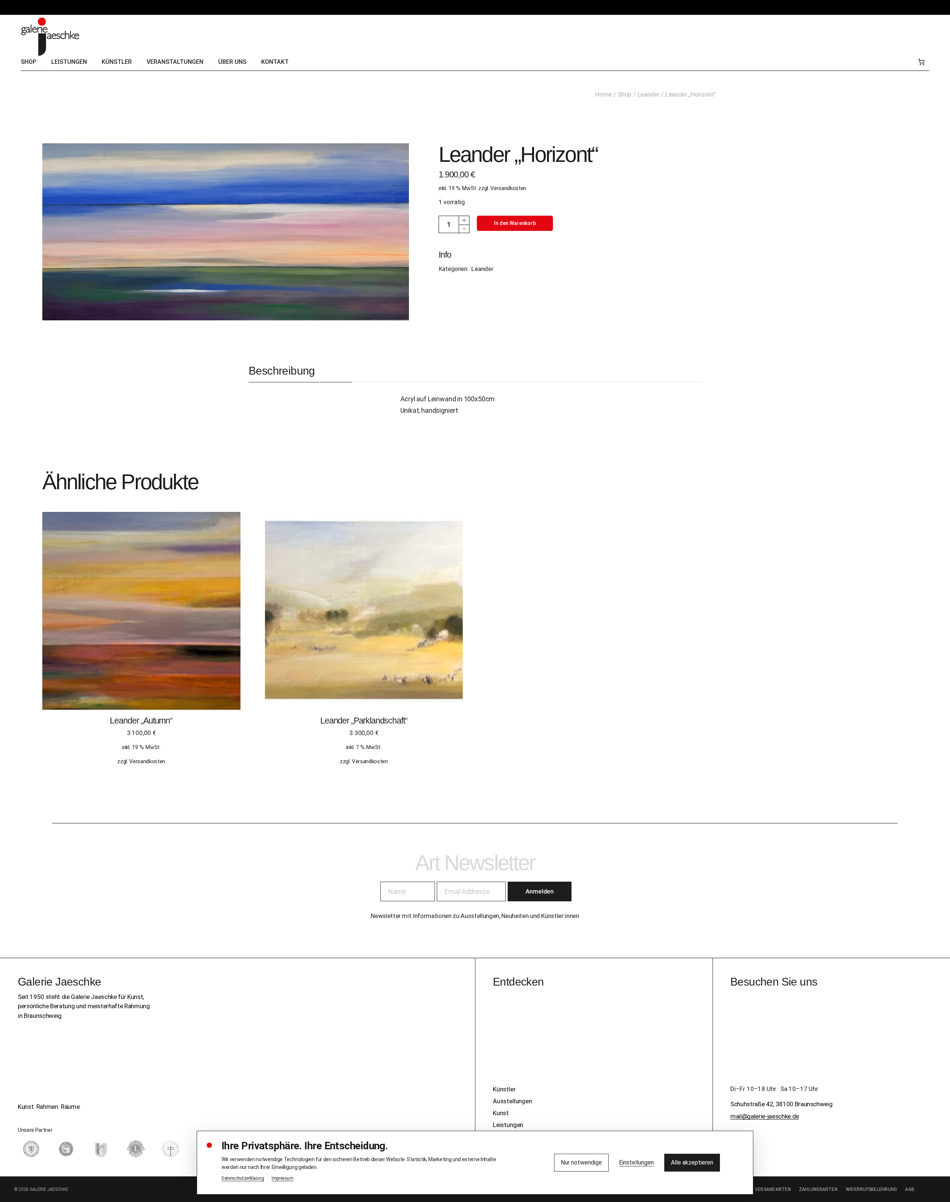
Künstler (504, 1089)
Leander (482, 268)
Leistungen (508, 1124)
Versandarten (773, 1189)
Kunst (501, 1113)
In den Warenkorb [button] (141, 618)
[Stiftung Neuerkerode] (170, 1149)
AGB (909, 1189)
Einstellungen (636, 1162)
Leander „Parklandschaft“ (363, 720)
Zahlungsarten (818, 1189)
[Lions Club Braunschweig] (135, 1149)
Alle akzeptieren (692, 1162)
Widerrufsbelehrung (871, 1189)
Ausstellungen (512, 1101)
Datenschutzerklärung (243, 1178)
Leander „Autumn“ (141, 720)
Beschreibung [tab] (282, 371)
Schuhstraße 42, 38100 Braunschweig (781, 1104)
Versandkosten (508, 188)
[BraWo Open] (66, 1149)
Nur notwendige (581, 1162)
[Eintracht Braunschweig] (31, 1149)
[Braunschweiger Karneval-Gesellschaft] (101, 1149)
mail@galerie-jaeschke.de (764, 1116)
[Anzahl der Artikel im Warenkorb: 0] (921, 62)
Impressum (283, 1178)
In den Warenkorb (515, 223)
